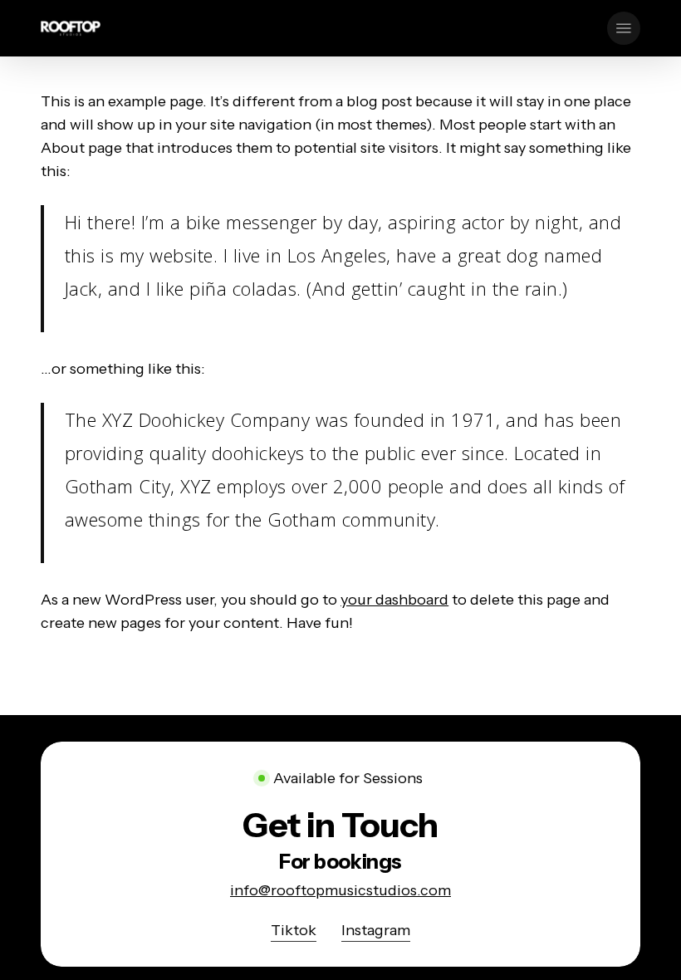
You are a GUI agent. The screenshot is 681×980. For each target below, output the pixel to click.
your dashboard (394, 599)
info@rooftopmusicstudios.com (340, 890)
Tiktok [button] (293, 930)
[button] (623, 28)
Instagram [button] (375, 930)
